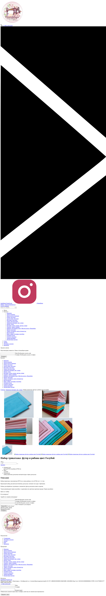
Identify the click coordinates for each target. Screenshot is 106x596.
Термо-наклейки (11, 338)
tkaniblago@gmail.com (6, 579)
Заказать (3, 465)
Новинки (9, 313)
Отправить (3, 356)
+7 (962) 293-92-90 (7, 25)
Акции (5, 342)
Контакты (6, 345)
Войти (2, 304)
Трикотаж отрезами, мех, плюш (15, 323)
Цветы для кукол (11, 330)
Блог (5, 542)
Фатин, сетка (10, 324)
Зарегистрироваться (10, 304)
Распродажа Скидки (12, 339)
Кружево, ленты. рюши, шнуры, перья (17, 325)
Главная (3, 389)
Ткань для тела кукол (12, 321)
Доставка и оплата (9, 343)
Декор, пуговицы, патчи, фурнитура (16, 331)
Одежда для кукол (11, 336)
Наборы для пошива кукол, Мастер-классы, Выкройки (21, 328)
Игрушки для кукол (12, 320)
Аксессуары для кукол (13, 318)
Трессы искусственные (13, 316)
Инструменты (10, 332)
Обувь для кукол (11, 317)
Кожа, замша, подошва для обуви (15, 334)
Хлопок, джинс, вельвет (13, 327)
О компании (7, 538)
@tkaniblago (39, 303)
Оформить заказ (5, 594)
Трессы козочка (11, 314)
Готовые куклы (11, 335)
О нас (5, 341)
